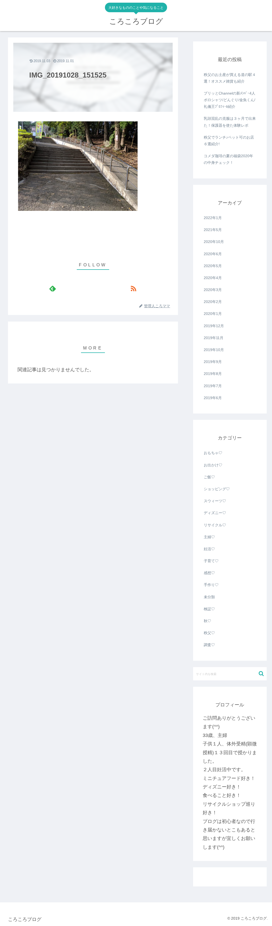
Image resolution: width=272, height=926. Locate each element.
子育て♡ (211, 561)
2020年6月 (213, 254)
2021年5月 (213, 230)
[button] (261, 674)
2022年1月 (213, 218)
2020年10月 (214, 242)
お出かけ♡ (213, 465)
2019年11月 (213, 338)
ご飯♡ (209, 477)
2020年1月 (213, 313)
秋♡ (207, 621)
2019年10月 (214, 350)
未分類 (209, 597)
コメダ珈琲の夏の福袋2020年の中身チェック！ (228, 159)
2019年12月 (214, 326)
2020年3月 (213, 290)
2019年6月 (213, 398)
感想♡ (209, 573)
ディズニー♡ (215, 513)
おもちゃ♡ (213, 453)
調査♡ (209, 645)
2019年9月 (213, 362)
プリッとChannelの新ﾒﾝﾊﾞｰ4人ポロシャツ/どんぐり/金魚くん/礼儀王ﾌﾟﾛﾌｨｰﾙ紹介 (229, 100)
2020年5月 (213, 266)
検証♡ (209, 609)
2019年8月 (213, 374)
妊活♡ (209, 549)
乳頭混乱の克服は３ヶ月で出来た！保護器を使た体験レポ (230, 121)
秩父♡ (209, 633)
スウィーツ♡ (215, 501)
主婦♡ (209, 537)
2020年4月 (213, 278)
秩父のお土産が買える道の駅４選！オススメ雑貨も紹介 (230, 77)
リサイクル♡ (215, 525)
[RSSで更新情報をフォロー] (133, 288)
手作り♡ (211, 585)
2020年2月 (213, 302)
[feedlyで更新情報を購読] (52, 288)
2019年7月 (213, 386)
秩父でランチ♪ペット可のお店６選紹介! (229, 140)
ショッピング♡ (217, 489)
